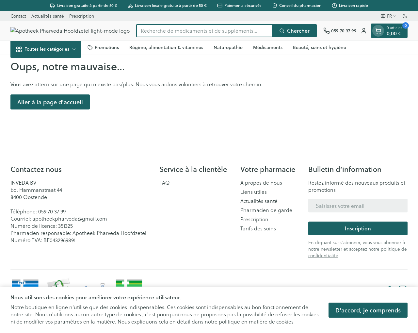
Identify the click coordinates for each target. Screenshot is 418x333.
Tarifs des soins (258, 228)
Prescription (81, 15)
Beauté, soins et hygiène (319, 47)
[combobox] (204, 30)
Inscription (358, 228)
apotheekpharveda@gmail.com (69, 218)
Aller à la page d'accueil (50, 102)
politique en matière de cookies (256, 321)
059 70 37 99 (52, 211)
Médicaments (267, 47)
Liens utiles (253, 191)
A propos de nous (261, 182)
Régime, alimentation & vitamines (166, 47)
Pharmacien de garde (266, 210)
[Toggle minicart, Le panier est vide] (378, 31)
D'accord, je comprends (368, 310)
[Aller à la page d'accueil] (70, 30)
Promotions (107, 47)
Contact (18, 15)
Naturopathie (228, 47)
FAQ (164, 182)
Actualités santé (47, 15)
